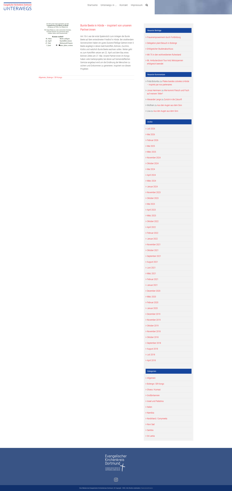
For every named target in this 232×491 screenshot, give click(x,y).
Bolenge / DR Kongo (54, 77)
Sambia (150, 430)
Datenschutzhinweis (147, 488)
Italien (149, 407)
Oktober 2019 (153, 325)
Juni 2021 (151, 267)
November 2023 (154, 192)
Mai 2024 (151, 169)
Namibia (150, 412)
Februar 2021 (152, 279)
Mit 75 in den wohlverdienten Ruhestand (164, 54)
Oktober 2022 (153, 221)
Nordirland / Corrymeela (157, 418)
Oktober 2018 (153, 337)
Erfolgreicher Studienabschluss (160, 49)
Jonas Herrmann (154, 90)
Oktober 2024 (153, 163)
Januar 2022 (152, 238)
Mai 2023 (151, 204)
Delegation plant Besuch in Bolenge (162, 43)
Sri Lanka (151, 436)
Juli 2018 (151, 354)
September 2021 (154, 256)
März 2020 (151, 296)
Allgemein (42, 77)
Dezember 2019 (153, 314)
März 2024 (151, 180)
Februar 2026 (152, 140)
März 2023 (151, 215)
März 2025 (151, 152)
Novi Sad (151, 424)
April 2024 (151, 175)
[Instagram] (116, 480)
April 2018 (151, 360)
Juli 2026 (151, 128)
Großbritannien (153, 395)
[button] (147, 4)
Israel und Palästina (155, 401)
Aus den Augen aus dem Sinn (169, 105)
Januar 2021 (152, 285)
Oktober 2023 (153, 198)
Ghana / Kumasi (154, 389)
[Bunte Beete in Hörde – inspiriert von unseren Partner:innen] (58, 35)
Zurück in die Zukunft (173, 99)
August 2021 (152, 262)
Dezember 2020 (153, 291)
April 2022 (151, 227)
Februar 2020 (152, 302)
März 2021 (151, 273)
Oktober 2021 (153, 250)
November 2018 (154, 331)
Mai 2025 (151, 146)
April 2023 (151, 209)
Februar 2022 (152, 233)
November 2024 (154, 157)
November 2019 (154, 320)
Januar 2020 (152, 308)
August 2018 (152, 348)
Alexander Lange (154, 99)
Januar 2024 (152, 186)
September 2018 (154, 343)
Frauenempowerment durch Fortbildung (164, 37)
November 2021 (154, 244)
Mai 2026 (151, 134)
